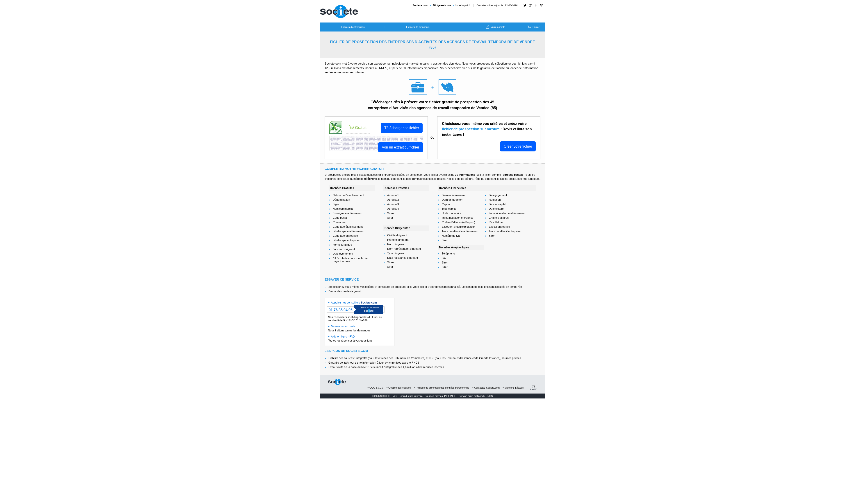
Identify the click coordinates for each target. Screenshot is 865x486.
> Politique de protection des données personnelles (441, 387)
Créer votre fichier (518, 146)
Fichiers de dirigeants (418, 27)
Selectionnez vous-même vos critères (351, 286)
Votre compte (497, 27)
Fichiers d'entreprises (353, 27)
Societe (420, 5)
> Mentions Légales (513, 387)
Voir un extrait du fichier (400, 147)
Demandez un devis (343, 326)
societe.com (337, 381)
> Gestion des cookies (398, 387)
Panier (535, 27)
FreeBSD (533, 387)
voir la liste (483, 174)
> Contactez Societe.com (486, 387)
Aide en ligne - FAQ (343, 336)
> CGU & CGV (375, 387)
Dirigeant (442, 5)
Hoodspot (463, 5)
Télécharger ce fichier (401, 128)
